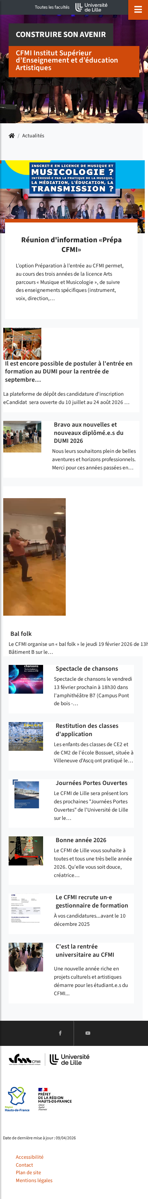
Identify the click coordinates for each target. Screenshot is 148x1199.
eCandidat (15, 402)
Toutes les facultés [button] (52, 7)
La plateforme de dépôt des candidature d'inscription (63, 394)
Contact (24, 1165)
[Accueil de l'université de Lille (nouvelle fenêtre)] (91, 7)
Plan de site (28, 1172)
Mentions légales (34, 1180)
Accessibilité (29, 1157)
